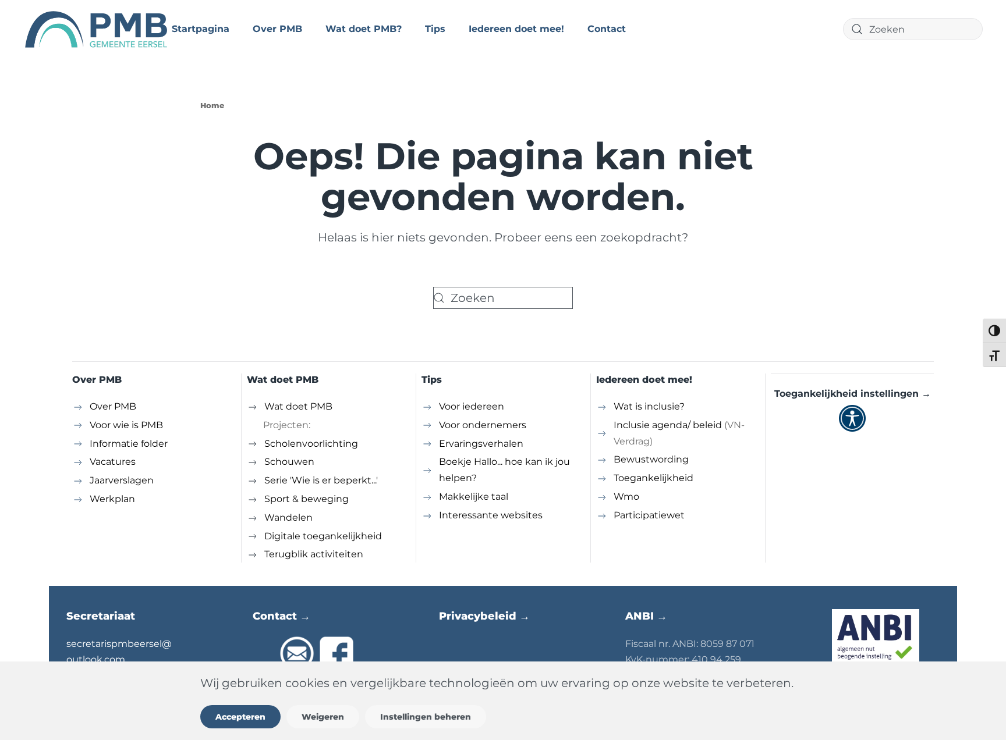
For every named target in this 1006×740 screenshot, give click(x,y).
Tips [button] (435, 28)
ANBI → (646, 616)
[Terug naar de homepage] (97, 29)
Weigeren (323, 716)
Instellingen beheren (425, 716)
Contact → (281, 616)
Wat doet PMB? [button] (363, 28)
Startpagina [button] (200, 28)
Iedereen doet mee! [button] (516, 28)
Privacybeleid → (484, 616)
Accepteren (240, 716)
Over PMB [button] (277, 28)
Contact (606, 28)
